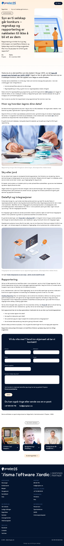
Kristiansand (5, 485)
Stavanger (5, 483)
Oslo (3, 497)
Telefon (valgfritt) (9, 365)
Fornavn (7, 349)
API (53, 115)
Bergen (4, 488)
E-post (34, 357)
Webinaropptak (6, 520)
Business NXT (31, 218)
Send (8, 394)
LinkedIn (4, 530)
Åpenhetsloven (38, 509)
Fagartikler (5, 9)
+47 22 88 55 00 (38, 491)
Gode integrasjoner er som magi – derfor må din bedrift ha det (26, 274)
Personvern (37, 506)
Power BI (44, 305)
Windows (36, 496)
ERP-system (48, 92)
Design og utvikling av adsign (32, 543)
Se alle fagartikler (31, 455)
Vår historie (5, 506)
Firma (6, 357)
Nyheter (4, 515)
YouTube (4, 533)
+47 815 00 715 (10, 406)
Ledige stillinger (6, 509)
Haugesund (5, 491)
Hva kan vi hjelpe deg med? (12, 374)
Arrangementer (6, 518)
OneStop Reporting (7, 296)
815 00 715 (36, 483)
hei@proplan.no (26, 406)
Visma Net (22, 218)
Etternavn (35, 349)
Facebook (4, 527)
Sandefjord (5, 494)
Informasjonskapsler (40, 515)
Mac (35, 499)
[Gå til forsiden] (9, 3)
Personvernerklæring (11, 389)
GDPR (35, 512)
